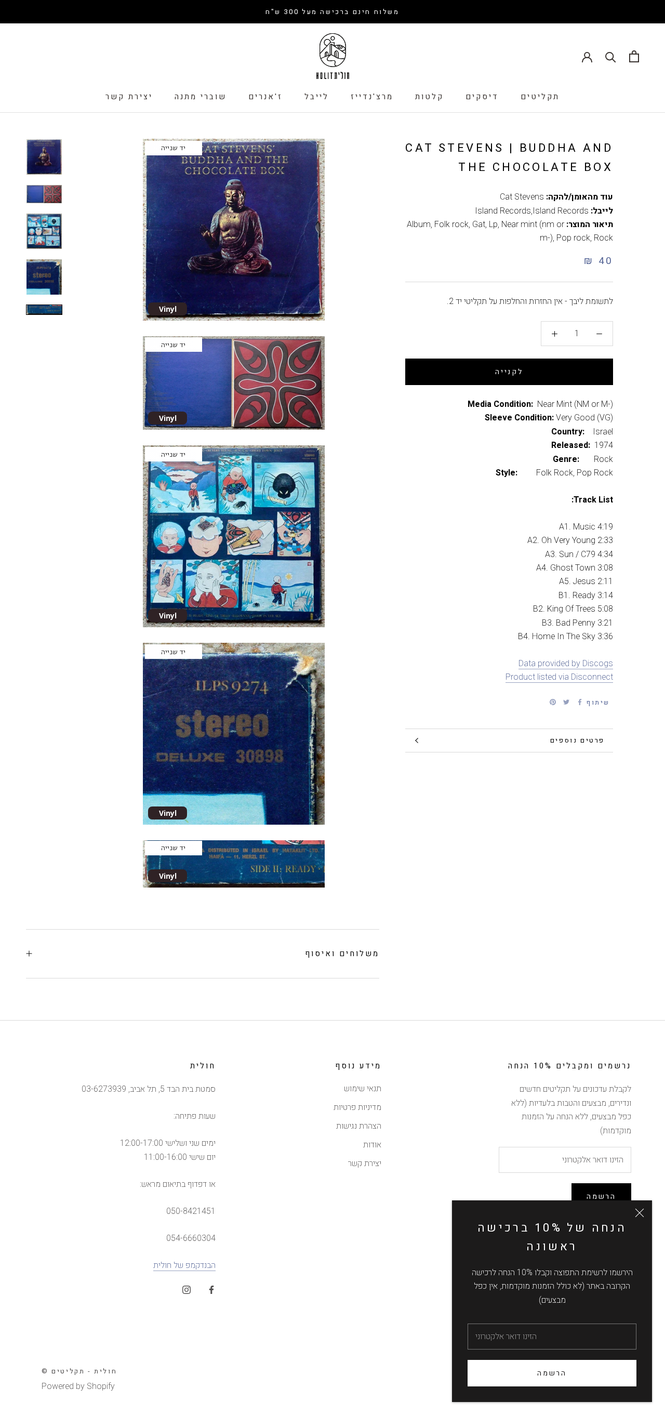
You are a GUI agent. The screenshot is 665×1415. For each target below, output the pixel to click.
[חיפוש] (610, 56)
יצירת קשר (129, 96)
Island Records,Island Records (532, 211)
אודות (372, 1145)
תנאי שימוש (362, 1088)
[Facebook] (580, 702)
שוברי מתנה (201, 96)
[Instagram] (186, 1289)
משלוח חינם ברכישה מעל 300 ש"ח (332, 12)
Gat (478, 224)
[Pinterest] (553, 702)
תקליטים (540, 96)
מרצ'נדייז (372, 96)
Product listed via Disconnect (559, 677)
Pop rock (573, 238)
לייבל (316, 96)
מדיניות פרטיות (357, 1107)
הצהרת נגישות (358, 1126)
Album (419, 224)
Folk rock (451, 224)
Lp (493, 224)
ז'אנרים (265, 96)
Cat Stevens (522, 197)
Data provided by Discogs (565, 663)
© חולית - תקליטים (79, 1371)
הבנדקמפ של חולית (184, 1265)
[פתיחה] (634, 56)
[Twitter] (566, 702)
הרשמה (552, 1373)
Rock (603, 238)
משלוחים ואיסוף (342, 953)
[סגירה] (639, 1213)
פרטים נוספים (577, 740)
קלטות (429, 96)
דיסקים (482, 96)
